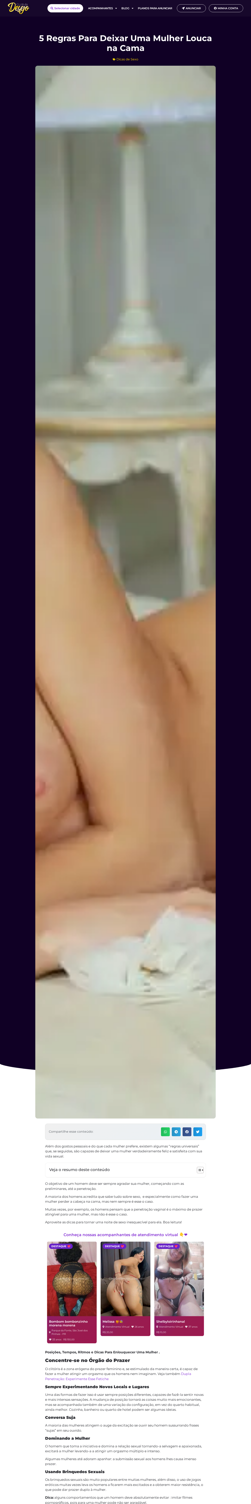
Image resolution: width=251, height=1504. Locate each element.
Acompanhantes (100, 8)
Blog (125, 8)
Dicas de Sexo (127, 59)
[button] (165, 1131)
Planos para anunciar (155, 8)
